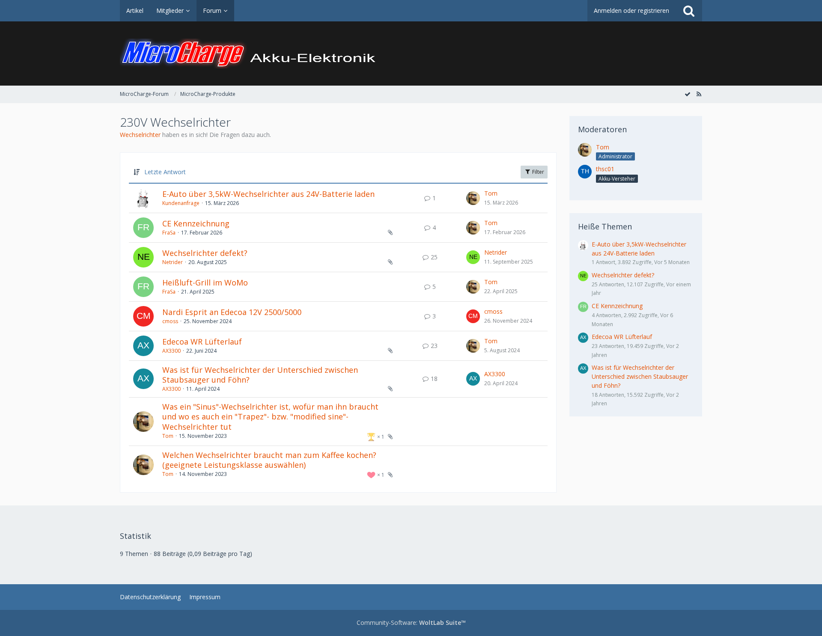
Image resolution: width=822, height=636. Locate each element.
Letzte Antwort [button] (165, 172)
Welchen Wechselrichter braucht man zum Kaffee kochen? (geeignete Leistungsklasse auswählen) (269, 460)
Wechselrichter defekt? (204, 253)
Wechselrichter (140, 135)
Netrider (172, 262)
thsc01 (605, 169)
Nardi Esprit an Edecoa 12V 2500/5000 (231, 312)
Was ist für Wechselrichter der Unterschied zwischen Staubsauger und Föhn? (260, 375)
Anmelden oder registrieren (631, 10)
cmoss (170, 321)
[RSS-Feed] (698, 94)
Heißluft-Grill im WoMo (205, 282)
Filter (537, 171)
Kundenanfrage (181, 203)
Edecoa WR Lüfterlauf (202, 341)
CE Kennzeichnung (195, 223)
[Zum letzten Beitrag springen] (473, 198)
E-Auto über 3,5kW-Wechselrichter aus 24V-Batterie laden (268, 194)
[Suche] (689, 10)
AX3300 (171, 350)
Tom (490, 193)
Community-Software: (411, 622)
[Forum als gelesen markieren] (687, 94)
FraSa (169, 232)
